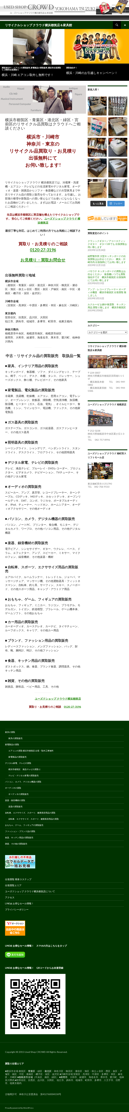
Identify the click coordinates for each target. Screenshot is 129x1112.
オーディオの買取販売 (18, 794)
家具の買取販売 (15, 738)
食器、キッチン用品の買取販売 (19, 837)
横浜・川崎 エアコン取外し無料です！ (28, 75)
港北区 (48, 1071)
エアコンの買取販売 (21, 68)
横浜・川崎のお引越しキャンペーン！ (92, 73)
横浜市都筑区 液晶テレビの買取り (24, 769)
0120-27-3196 (43, 249)
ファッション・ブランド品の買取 (20, 831)
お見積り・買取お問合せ (43, 259)
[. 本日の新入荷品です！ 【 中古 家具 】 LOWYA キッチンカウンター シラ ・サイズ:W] (97, 188)
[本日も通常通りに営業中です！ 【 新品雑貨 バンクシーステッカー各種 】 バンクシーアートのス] (117, 106)
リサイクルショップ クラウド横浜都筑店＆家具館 (38, 25)
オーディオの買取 (13, 788)
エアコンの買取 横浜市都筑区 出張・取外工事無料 (30, 750)
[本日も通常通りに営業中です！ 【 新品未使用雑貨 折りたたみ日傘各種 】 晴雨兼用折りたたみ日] (97, 147)
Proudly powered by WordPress (19, 1108)
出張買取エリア (13, 885)
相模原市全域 (26, 1077)
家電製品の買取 (12, 744)
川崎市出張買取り (11, 70)
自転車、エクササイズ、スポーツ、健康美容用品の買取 (30, 812)
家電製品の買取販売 (39, 68)
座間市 (64, 1077)
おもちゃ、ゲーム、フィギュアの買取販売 (24, 825)
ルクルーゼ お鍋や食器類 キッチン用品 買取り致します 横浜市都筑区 (107, 306)
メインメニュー (125, 25)
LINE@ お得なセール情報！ (19, 903)
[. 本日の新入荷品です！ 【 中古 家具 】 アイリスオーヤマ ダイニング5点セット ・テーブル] (97, 106)
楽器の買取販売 (15, 806)
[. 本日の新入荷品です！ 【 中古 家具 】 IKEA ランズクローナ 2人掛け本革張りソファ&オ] (117, 126)
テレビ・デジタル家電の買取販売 (23, 775)
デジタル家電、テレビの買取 (18, 763)
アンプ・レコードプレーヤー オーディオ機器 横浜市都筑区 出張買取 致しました (107, 292)
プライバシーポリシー (17, 909)
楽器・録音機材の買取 (15, 800)
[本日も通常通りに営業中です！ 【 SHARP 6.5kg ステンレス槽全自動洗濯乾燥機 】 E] (117, 167)
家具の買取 (10, 732)
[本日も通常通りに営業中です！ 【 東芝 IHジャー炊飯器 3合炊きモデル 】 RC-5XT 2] (117, 147)
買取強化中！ (7, 68)
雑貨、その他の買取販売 (16, 843)
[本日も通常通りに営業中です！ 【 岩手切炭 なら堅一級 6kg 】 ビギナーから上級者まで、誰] (97, 126)
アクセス (9, 897)
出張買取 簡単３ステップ (18, 879)
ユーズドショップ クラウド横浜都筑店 (58, 698)
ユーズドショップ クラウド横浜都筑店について (30, 891)
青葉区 (31, 1071)
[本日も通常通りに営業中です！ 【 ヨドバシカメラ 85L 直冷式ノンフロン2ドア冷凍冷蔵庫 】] (117, 188)
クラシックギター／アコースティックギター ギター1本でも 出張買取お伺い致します (107, 244)
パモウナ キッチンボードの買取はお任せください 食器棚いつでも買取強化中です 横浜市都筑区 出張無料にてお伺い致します (107, 276)
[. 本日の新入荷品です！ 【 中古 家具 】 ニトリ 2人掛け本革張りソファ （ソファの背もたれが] (97, 167)
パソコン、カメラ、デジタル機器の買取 (23, 781)
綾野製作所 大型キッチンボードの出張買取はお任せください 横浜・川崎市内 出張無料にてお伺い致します (107, 259)
